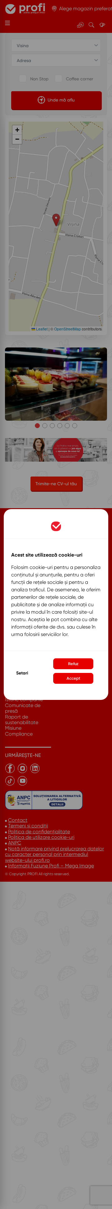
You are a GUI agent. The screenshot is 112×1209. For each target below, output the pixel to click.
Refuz (73, 663)
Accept (73, 678)
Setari (22, 673)
